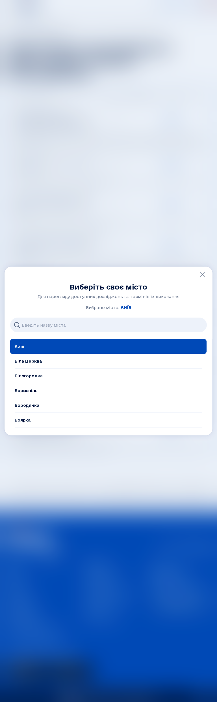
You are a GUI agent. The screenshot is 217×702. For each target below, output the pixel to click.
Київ (19, 346)
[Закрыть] (202, 274)
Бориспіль (26, 390)
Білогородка (29, 375)
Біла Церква (28, 361)
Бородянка (27, 405)
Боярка (23, 420)
